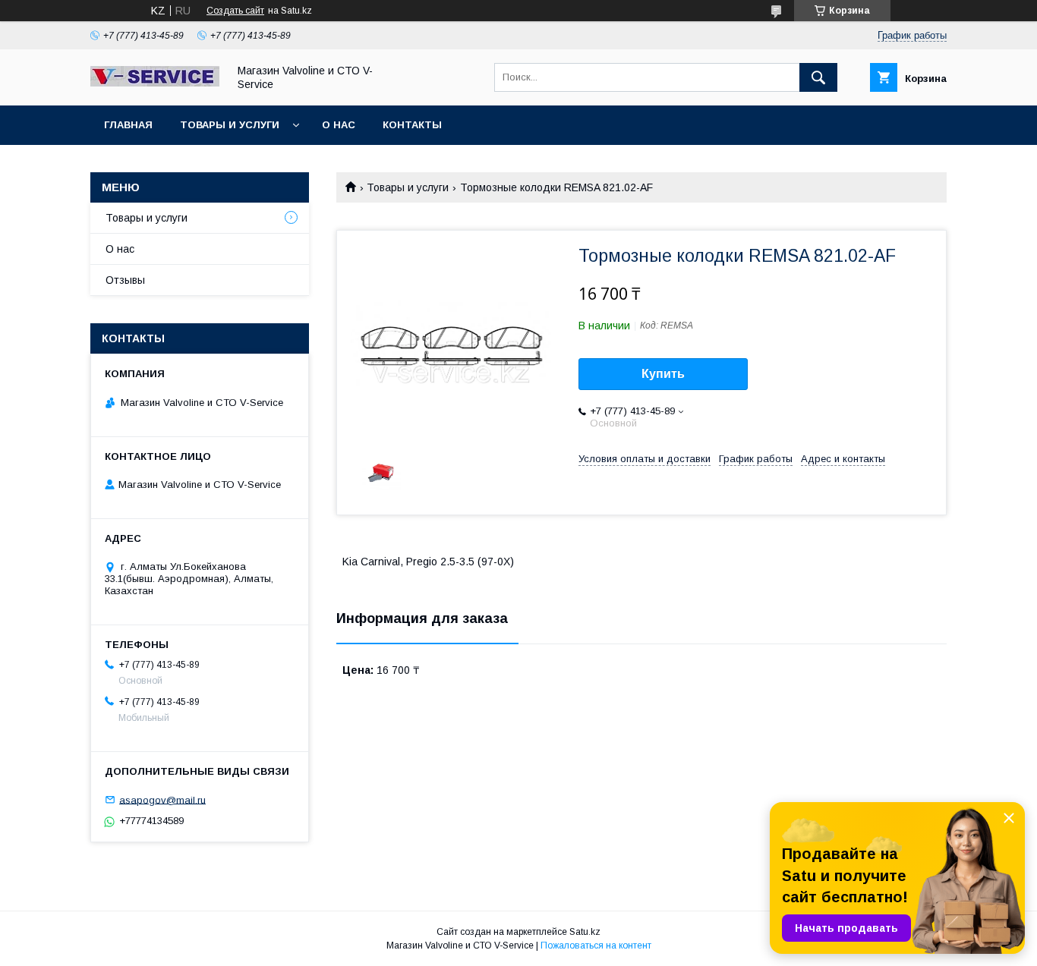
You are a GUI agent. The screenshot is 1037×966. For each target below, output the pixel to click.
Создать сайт (235, 10)
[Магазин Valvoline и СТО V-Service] (154, 83)
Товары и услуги (229, 125)
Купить (663, 373)
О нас (338, 125)
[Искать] (818, 77)
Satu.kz (584, 932)
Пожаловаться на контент (596, 945)
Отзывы (125, 280)
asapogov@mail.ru (162, 799)
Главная (128, 125)
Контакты (412, 125)
